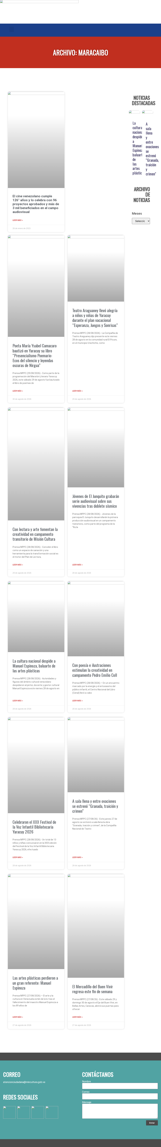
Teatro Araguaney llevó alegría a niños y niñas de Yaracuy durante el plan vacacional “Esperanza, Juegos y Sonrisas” (95, 317)
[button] (11, 29)
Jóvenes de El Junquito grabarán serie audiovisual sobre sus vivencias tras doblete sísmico (95, 501)
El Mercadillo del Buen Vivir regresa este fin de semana (92, 988)
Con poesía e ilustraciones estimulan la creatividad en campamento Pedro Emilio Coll (94, 670)
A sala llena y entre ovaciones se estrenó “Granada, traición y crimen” (95, 806)
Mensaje (86, 1102)
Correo (85, 1092)
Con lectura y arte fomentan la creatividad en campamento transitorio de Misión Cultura (35, 534)
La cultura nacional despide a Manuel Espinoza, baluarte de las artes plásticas (34, 666)
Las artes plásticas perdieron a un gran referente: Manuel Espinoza (35, 983)
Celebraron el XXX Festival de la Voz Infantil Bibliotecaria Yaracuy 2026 (34, 827)
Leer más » (18, 220)
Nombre (86, 1081)
